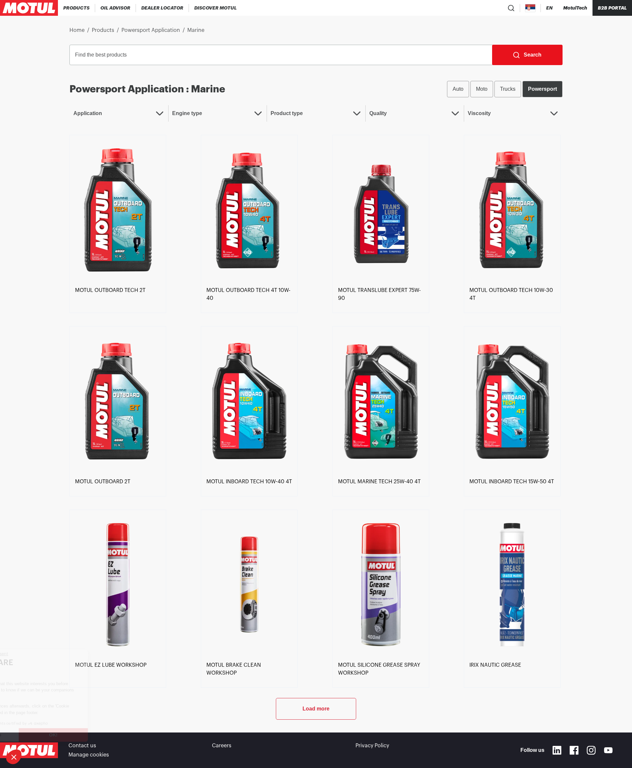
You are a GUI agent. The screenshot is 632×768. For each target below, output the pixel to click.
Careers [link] (221, 745)
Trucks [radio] (507, 89)
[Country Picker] (530, 8)
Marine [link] (195, 30)
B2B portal (612, 8)
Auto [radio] (458, 89)
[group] (505, 89)
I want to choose (41, 734)
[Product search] (511, 8)
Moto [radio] (481, 89)
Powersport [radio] (542, 89)
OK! (110, 734)
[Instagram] (591, 750)
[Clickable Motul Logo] (29, 8)
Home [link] (77, 30)
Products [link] (103, 30)
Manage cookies (88, 754)
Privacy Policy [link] (372, 745)
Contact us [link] (82, 745)
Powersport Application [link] (150, 30)
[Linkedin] (557, 750)
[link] (118, 209)
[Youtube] (608, 750)
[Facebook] (574, 750)
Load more (316, 708)
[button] (14, 757)
